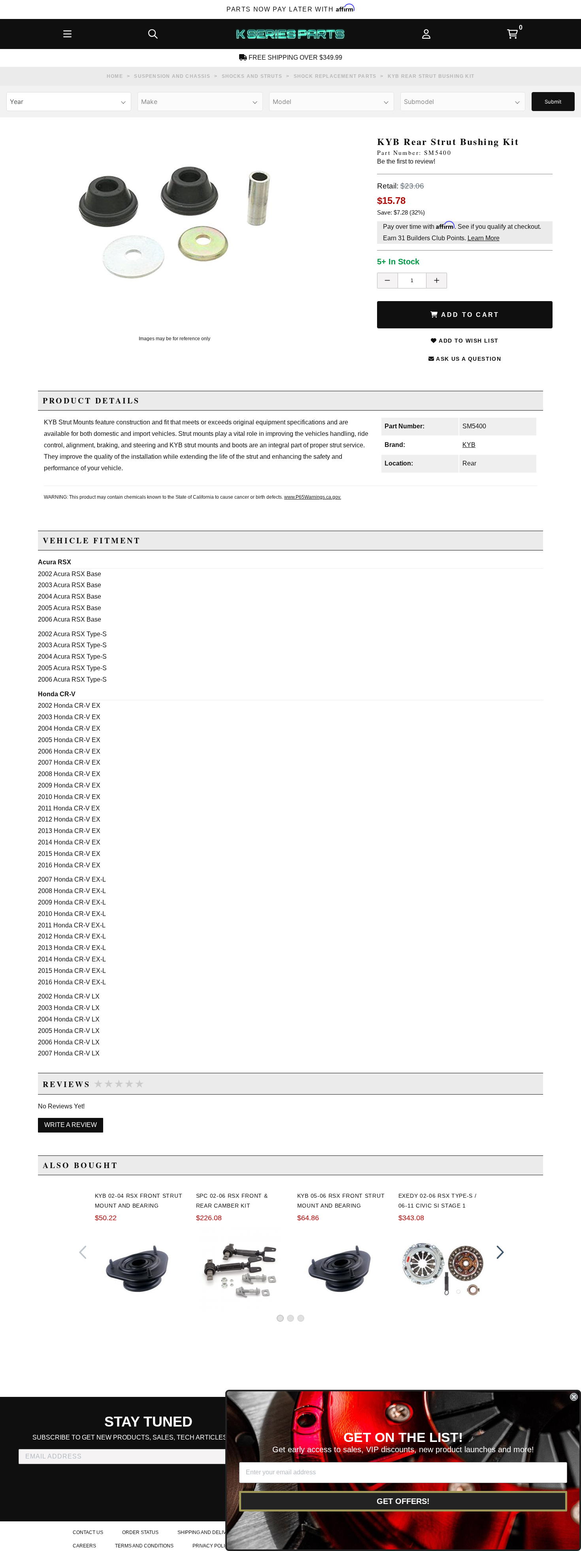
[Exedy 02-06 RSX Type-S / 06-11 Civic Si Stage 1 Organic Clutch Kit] (442, 1269)
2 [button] (290, 1318)
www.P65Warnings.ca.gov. (312, 497)
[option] (174, 222)
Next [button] (498, 1252)
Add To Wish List (468, 340)
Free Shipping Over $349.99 (294, 57)
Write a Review (70, 1124)
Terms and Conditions (144, 1546)
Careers (84, 1546)
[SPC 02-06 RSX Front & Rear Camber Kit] (240, 1268)
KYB (468, 444)
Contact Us (88, 1532)
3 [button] (301, 1318)
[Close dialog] (574, 1397)
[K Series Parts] (290, 34)
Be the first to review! (406, 161)
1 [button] (280, 1318)
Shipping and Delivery (206, 1532)
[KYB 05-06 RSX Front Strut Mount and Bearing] (341, 1269)
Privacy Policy (212, 1546)
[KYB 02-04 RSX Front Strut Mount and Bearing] (139, 1269)
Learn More (484, 238)
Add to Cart (469, 314)
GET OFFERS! (403, 1501)
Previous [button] (83, 1252)
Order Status (140, 1532)
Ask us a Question (467, 359)
